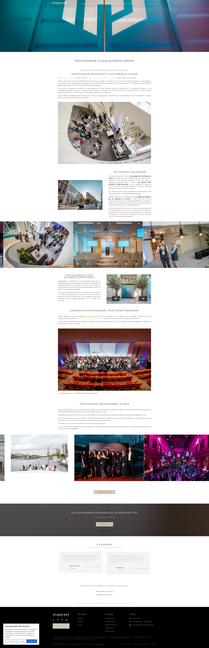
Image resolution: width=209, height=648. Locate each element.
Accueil (84, 3)
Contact (131, 3)
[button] (2, 245)
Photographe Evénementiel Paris (106, 603)
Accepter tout (31, 641)
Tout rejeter (21, 641)
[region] (21, 634)
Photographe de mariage (87, 603)
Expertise (92, 3)
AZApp (102, 644)
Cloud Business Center (67, 78)
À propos (100, 3)
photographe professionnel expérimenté (90, 318)
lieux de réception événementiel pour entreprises (101, 78)
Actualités (110, 3)
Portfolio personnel (124, 603)
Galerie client (121, 3)
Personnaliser (10, 641)
